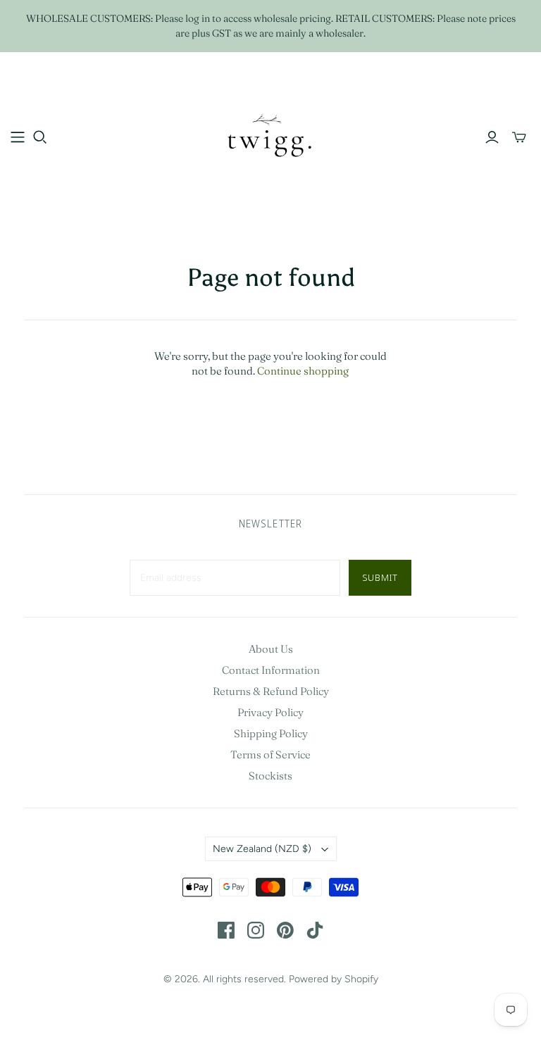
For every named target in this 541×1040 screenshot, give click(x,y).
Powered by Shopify (333, 979)
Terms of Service (270, 754)
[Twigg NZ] (270, 136)
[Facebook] (226, 930)
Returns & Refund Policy (271, 691)
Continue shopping (303, 370)
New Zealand (262, 849)
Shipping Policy (271, 733)
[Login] (492, 137)
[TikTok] (314, 930)
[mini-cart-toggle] (519, 137)
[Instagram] (255, 930)
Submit (380, 577)
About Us (271, 649)
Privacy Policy (270, 712)
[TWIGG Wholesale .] (18, 137)
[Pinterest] (285, 930)
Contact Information (271, 670)
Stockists (270, 775)
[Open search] (40, 137)
